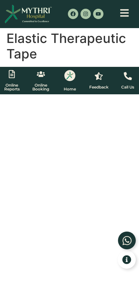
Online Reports (12, 87)
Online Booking (40, 87)
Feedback (99, 87)
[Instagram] (85, 14)
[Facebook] (73, 14)
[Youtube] (98, 14)
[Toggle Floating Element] (127, 260)
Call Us (127, 87)
